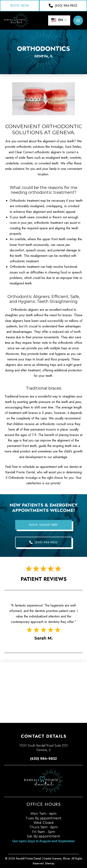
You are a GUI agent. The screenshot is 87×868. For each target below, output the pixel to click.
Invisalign (31, 477)
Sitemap (49, 863)
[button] (78, 20)
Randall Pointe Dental (20, 472)
